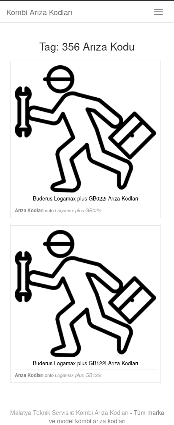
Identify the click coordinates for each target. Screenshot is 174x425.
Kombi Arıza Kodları (39, 11)
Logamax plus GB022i (78, 210)
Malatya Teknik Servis (39, 412)
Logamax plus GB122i (78, 375)
